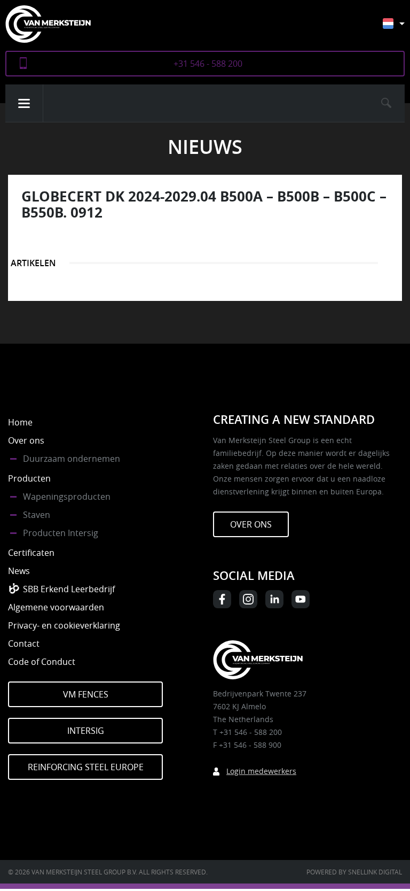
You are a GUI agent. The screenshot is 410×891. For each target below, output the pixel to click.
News (19, 571)
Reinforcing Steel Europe (86, 767)
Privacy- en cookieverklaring (64, 625)
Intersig (85, 731)
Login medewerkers (261, 771)
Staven (36, 515)
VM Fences (85, 694)
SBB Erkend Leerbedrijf (69, 589)
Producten (29, 478)
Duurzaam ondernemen (71, 458)
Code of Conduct (41, 662)
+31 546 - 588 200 (208, 63)
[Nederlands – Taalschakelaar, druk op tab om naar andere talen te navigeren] (402, 28)
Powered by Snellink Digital (354, 871)
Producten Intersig (60, 533)
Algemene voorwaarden (56, 607)
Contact (24, 643)
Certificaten (31, 553)
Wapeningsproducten (67, 496)
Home (20, 422)
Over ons (26, 440)
